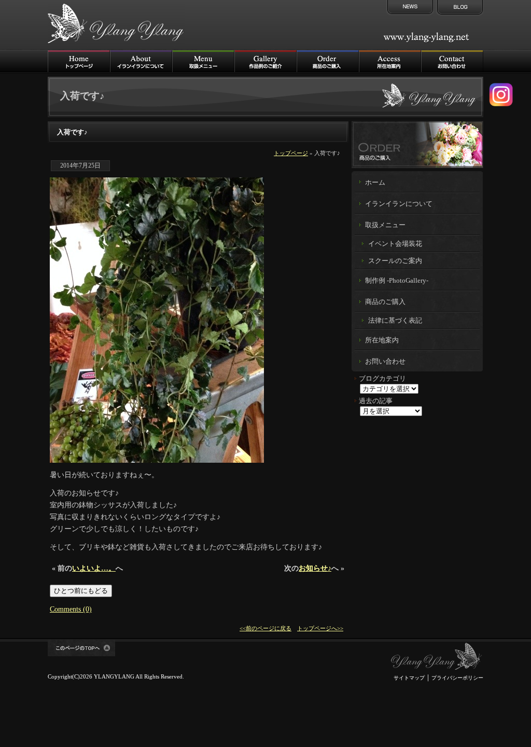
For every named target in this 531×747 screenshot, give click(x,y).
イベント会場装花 (395, 243)
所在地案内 (382, 340)
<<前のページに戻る (265, 628)
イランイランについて (141, 61)
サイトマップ (409, 678)
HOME (79, 61)
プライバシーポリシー (457, 678)
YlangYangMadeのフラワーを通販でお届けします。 (417, 144)
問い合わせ (452, 61)
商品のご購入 (328, 61)
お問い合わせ (385, 361)
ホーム (375, 182)
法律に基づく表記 (395, 320)
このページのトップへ (81, 647)
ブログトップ (459, 8)
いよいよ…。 (94, 568)
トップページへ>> (320, 628)
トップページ (291, 153)
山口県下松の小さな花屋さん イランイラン (436, 656)
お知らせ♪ (315, 568)
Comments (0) (71, 609)
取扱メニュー (203, 61)
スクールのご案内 (395, 261)
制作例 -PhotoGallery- (396, 280)
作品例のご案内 (265, 61)
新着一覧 (409, 8)
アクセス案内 (390, 61)
